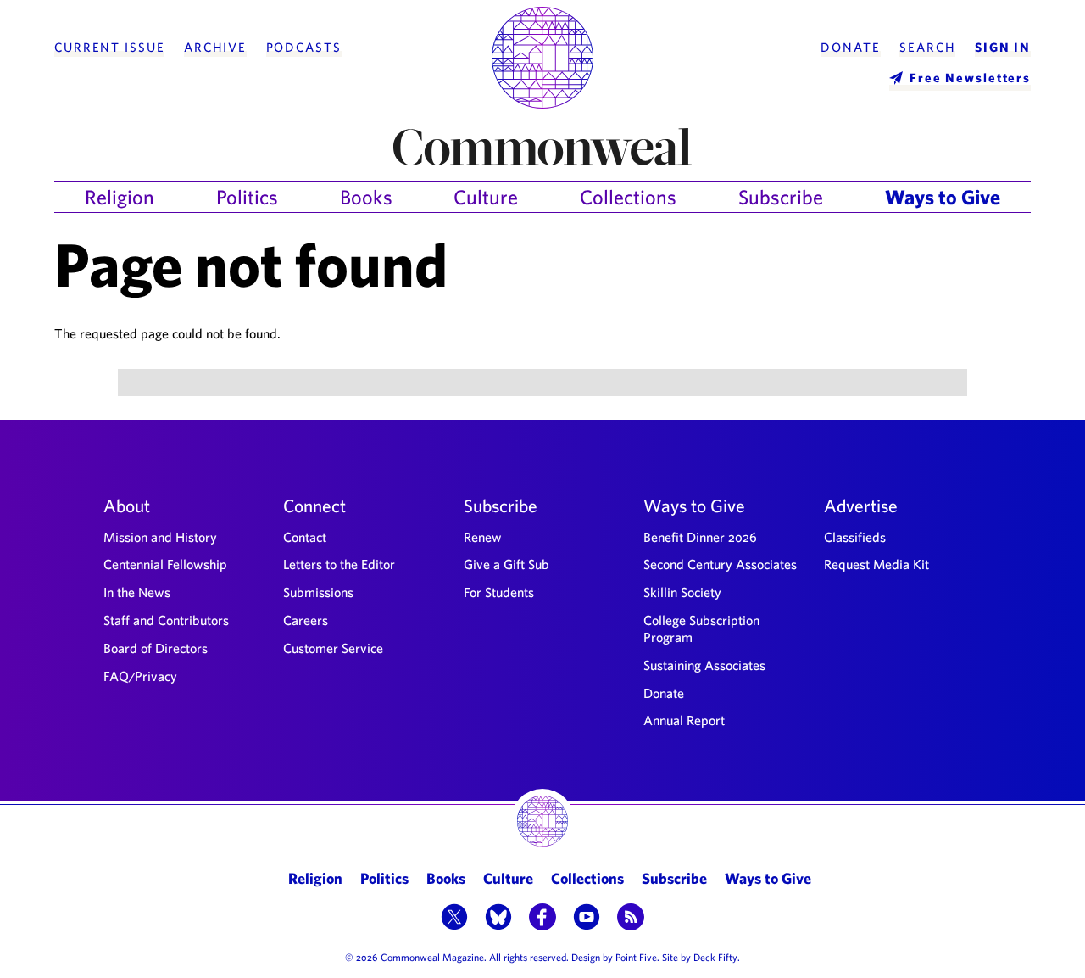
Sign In (1003, 47)
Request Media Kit (876, 564)
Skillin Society (682, 592)
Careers (305, 620)
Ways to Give (942, 197)
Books (366, 197)
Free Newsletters (970, 77)
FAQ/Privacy (140, 676)
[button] (454, 918)
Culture (485, 197)
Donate (850, 47)
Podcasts (304, 47)
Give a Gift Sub (506, 564)
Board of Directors (155, 648)
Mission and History (160, 537)
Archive (215, 47)
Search (927, 47)
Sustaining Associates (704, 665)
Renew (483, 537)
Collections (628, 197)
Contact (304, 537)
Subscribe (780, 197)
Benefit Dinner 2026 (700, 537)
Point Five (636, 957)
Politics (247, 197)
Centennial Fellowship (165, 564)
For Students (499, 592)
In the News (136, 592)
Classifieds (855, 537)
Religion (119, 197)
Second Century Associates (720, 564)
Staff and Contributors (166, 620)
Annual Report (684, 720)
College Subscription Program (701, 628)
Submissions (318, 592)
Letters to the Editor (339, 564)
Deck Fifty (715, 957)
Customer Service (333, 648)
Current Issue (109, 47)
